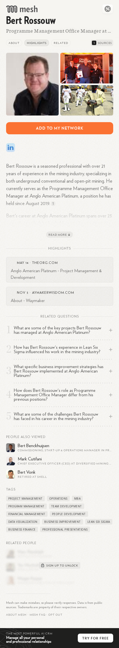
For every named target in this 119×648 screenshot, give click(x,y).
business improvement (62, 522)
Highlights (36, 43)
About (14, 43)
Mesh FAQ (37, 614)
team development (66, 506)
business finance (22, 529)
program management (26, 506)
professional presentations (65, 529)
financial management (26, 514)
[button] (37, 615)
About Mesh (16, 614)
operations (58, 498)
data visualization (23, 522)
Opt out (55, 614)
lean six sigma (98, 522)
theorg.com (45, 262)
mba (77, 498)
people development (69, 514)
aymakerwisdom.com (53, 292)
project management (25, 498)
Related (61, 43)
